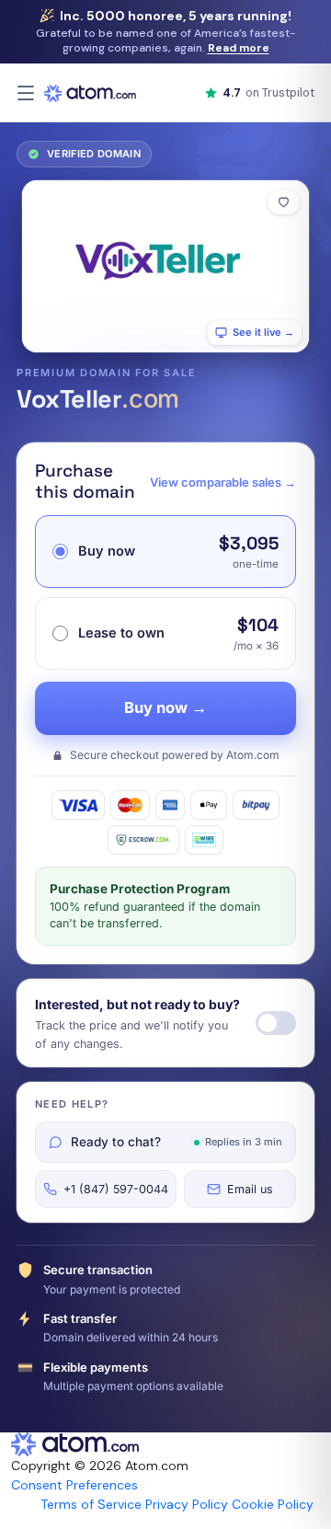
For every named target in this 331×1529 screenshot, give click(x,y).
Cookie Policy (273, 1504)
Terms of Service (91, 1504)
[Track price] (276, 1023)
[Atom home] (90, 93)
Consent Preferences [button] (74, 1485)
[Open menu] (25, 92)
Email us (250, 1189)
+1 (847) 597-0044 (115, 1189)
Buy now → (165, 707)
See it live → (263, 332)
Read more (238, 47)
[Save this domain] (284, 202)
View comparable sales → (223, 482)
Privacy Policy (186, 1504)
